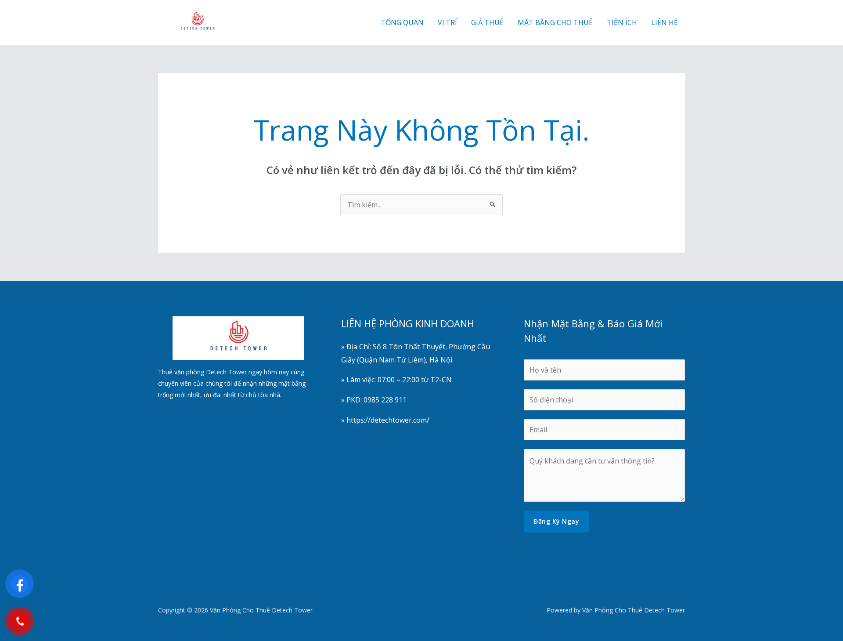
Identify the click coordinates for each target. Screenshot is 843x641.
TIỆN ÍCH (622, 22)
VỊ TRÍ (447, 22)
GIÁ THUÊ (487, 22)
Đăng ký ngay (556, 521)
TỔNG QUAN (402, 22)
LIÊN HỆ (664, 22)
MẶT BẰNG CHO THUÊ (555, 22)
